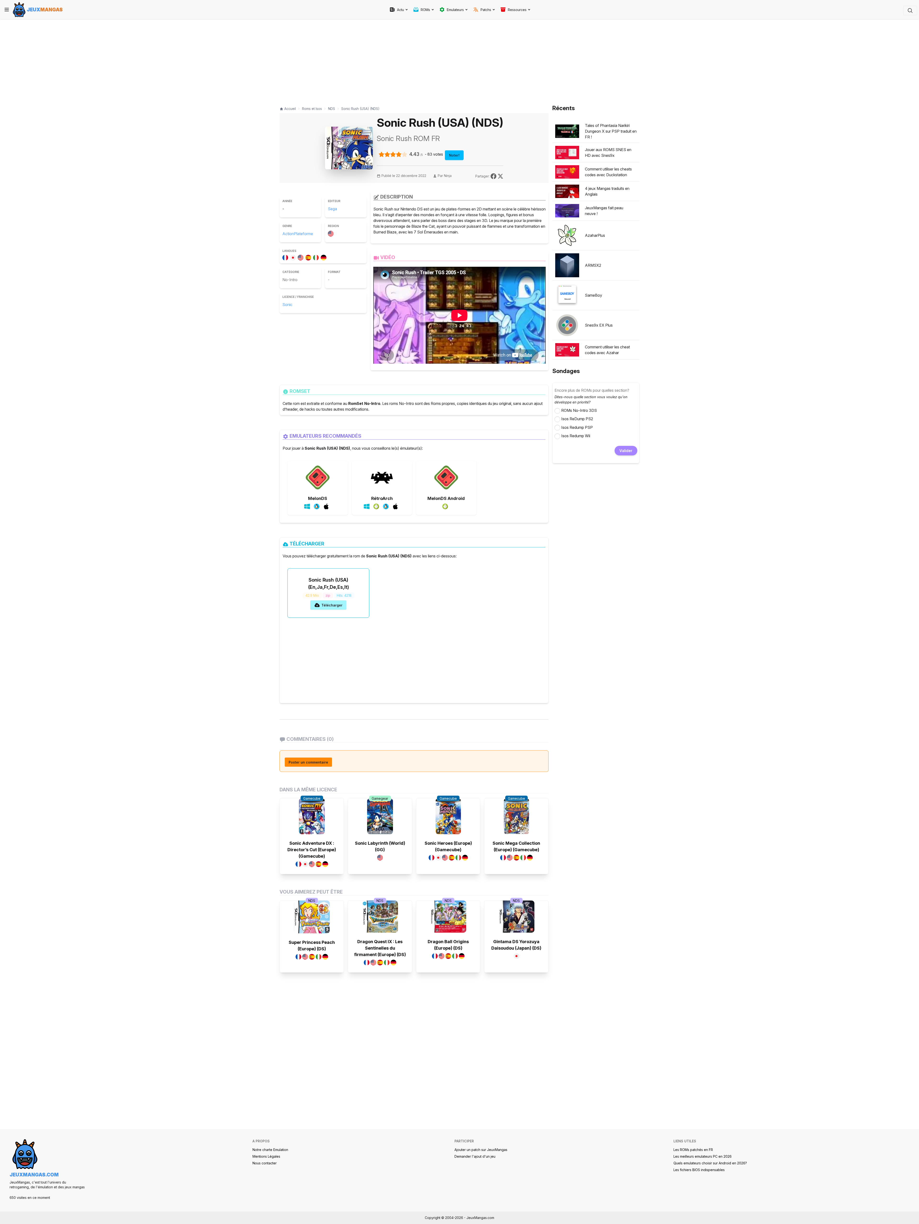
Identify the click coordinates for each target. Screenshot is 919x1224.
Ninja (448, 176)
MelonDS (317, 498)
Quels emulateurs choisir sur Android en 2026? (710, 1163)
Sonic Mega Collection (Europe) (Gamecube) (516, 846)
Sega (332, 208)
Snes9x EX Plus (599, 325)
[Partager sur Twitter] (500, 176)
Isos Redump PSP (577, 427)
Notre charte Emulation (270, 1150)
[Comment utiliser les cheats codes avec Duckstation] (567, 172)
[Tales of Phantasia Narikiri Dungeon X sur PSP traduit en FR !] (567, 131)
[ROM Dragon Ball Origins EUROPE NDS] (448, 917)
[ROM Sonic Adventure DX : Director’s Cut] (312, 816)
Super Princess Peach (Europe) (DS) (312, 945)
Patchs (486, 10)
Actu (400, 10)
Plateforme (303, 233)
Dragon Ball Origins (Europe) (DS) (448, 945)
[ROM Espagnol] (309, 257)
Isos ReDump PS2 (577, 418)
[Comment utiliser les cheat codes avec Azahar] (567, 350)
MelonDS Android (446, 498)
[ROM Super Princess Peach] (312, 917)
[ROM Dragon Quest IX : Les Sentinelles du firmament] (380, 917)
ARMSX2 (593, 265)
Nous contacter (264, 1163)
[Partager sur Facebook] (494, 176)
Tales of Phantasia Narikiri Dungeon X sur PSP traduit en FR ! (611, 131)
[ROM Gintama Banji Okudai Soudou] (516, 917)
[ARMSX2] (567, 265)
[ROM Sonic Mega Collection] (516, 816)
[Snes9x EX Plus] (567, 325)
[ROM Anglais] (301, 257)
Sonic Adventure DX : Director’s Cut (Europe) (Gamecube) (311, 850)
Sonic (287, 304)
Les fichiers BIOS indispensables (699, 1170)
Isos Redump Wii (575, 435)
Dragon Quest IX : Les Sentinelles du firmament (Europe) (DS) (380, 948)
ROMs (425, 10)
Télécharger (331, 605)
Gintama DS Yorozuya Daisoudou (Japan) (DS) (516, 945)
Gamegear (380, 798)
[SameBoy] (567, 295)
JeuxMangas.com (34, 1175)
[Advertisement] (414, 60)
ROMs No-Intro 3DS (579, 410)
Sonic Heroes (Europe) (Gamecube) (448, 846)
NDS (311, 901)
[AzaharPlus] (567, 235)
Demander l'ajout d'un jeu (474, 1156)
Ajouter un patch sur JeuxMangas (480, 1150)
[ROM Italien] (317, 257)
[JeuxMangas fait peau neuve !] (567, 210)
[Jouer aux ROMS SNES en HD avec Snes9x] (567, 152)
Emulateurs (455, 10)
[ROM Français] (286, 257)
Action (288, 233)
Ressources (517, 10)
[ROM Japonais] (294, 257)
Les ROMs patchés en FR (693, 1150)
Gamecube (311, 798)
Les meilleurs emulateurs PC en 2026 (702, 1156)
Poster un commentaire (308, 762)
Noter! (454, 155)
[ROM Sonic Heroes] (448, 816)
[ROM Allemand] (324, 257)
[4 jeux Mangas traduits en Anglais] (567, 191)
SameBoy (593, 295)
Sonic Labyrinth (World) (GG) (380, 846)
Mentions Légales (266, 1156)
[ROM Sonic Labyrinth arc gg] (380, 816)
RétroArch (382, 498)
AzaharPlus (595, 235)
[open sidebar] (6, 9)
